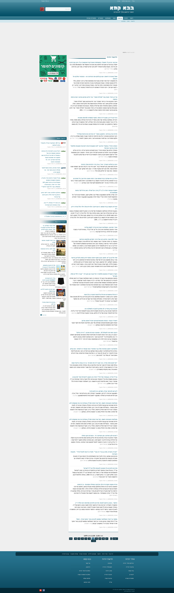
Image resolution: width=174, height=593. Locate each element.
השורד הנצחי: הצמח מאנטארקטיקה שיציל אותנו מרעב (99, 320)
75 (79, 538)
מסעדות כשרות (91, 18)
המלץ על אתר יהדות (84, 571)
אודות (118, 1)
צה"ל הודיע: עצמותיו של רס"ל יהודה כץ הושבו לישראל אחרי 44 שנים (94, 377)
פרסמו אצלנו (86, 578)
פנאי (114, 18)
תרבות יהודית (108, 574)
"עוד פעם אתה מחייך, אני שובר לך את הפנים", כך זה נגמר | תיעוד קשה (94, 363)
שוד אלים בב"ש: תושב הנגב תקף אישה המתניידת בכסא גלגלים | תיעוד (94, 257)
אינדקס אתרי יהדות (128, 563)
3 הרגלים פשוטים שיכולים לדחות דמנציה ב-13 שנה (100, 294)
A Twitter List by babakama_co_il (55, 216)
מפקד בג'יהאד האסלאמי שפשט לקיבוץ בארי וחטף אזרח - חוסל (96, 519)
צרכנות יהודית (130, 567)
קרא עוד (44, 315)
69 (100, 538)
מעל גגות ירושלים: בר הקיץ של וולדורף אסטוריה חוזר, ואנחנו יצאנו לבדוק (48, 227)
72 (89, 538)
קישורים (100, 18)
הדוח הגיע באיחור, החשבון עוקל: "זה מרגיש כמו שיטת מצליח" (97, 134)
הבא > (93, 541)
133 (70, 538)
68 (103, 538)
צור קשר (88, 563)
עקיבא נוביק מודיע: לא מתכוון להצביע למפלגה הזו (101, 309)
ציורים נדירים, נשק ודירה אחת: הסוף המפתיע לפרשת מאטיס (97, 117)
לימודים (131, 574)
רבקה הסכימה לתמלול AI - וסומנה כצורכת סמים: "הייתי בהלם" (96, 332)
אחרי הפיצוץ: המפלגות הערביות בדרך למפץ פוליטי (100, 227)
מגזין (128, 21)
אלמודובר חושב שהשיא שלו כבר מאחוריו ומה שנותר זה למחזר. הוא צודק (93, 349)
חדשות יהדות (112, 57)
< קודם (115, 538)
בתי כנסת (131, 571)
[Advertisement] (87, 37)
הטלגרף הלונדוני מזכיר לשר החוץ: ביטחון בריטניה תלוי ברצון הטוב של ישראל (50, 195)
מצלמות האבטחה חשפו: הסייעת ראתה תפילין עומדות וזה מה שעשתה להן (93, 403)
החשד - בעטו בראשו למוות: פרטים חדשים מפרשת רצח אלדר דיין (96, 503)
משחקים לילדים (92, 554)
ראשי (131, 18)
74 (82, 538)
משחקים (108, 18)
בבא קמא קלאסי (126, 1)
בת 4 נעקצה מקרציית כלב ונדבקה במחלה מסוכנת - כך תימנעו (97, 484)
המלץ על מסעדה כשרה (84, 574)
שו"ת (110, 582)
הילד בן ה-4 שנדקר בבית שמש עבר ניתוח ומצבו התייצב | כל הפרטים (95, 178)
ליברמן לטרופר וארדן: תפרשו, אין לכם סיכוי (103, 391)
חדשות (120, 18)
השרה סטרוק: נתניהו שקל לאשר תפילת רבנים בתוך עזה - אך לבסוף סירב (51, 170)
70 (96, 538)
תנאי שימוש (87, 582)
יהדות (126, 18)
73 (86, 538)
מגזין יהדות (109, 571)
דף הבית (111, 554)
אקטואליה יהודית (107, 567)
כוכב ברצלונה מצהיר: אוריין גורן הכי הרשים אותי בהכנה (99, 164)
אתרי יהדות (104, 554)
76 (75, 538)
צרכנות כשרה (108, 578)
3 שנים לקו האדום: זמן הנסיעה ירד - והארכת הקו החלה (99, 435)
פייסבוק (88, 567)
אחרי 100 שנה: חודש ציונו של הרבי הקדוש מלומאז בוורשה (98, 239)
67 (107, 538)
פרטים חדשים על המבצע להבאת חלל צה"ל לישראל (100, 468)
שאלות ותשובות (74, 554)
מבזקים (123, 21)
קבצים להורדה (65, 554)
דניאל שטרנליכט (128, 591)
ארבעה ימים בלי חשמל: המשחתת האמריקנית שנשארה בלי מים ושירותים (93, 62)
